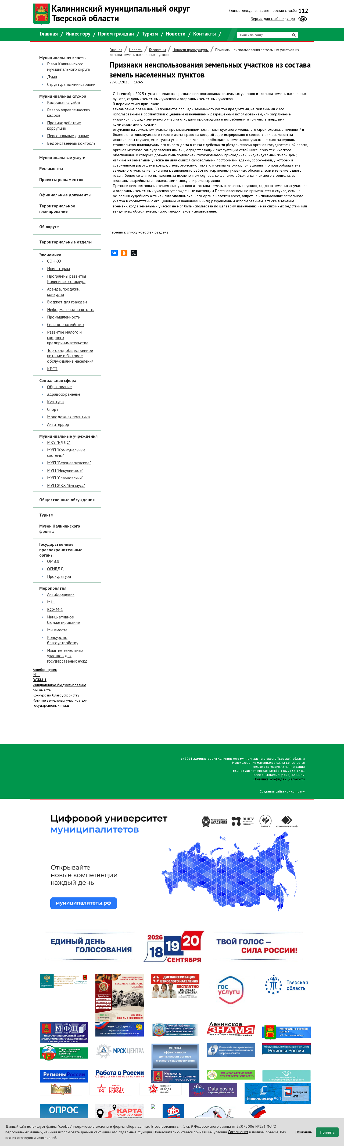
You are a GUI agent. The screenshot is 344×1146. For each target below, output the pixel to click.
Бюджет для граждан (67, 302)
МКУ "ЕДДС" (58, 442)
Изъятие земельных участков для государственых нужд (67, 656)
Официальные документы (65, 194)
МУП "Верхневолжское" (69, 462)
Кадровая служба (63, 102)
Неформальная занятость (70, 309)
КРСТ (52, 368)
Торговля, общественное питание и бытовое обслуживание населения (70, 356)
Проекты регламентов (61, 179)
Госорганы (157, 49)
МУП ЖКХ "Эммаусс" (66, 485)
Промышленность (63, 317)
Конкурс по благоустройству (62, 640)
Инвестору (78, 33)
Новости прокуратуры (191, 49)
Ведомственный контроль (71, 143)
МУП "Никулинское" (65, 470)
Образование (59, 386)
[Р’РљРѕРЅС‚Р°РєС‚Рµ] (114, 253)
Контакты (204, 33)
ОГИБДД (55, 568)
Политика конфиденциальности (279, 779)
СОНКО (54, 261)
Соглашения (238, 1131)
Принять (327, 1132)
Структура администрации (71, 84)
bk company (296, 791)
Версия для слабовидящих (273, 18)
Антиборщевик (60, 594)
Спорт (52, 409)
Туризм (150, 33)
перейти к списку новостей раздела (139, 232)
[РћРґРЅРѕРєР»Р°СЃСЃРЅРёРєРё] (124, 253)
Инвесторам (58, 268)
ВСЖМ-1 (55, 609)
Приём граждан (116, 33)
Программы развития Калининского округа (66, 278)
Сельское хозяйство (65, 324)
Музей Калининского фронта (59, 528)
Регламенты (51, 168)
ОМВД (53, 561)
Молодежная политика (68, 416)
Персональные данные (68, 135)
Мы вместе (57, 629)
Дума (52, 76)
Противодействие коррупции (64, 125)
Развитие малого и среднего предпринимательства (67, 337)
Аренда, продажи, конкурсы (63, 291)
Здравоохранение (63, 394)
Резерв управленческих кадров (68, 112)
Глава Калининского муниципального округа (68, 66)
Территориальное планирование (57, 208)
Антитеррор (58, 424)
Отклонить (303, 1132)
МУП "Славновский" (65, 477)
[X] (134, 253)
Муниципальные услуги (62, 157)
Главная (49, 33)
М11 (51, 601)
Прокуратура (59, 576)
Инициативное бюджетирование (63, 619)
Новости (175, 33)
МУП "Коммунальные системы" (66, 452)
